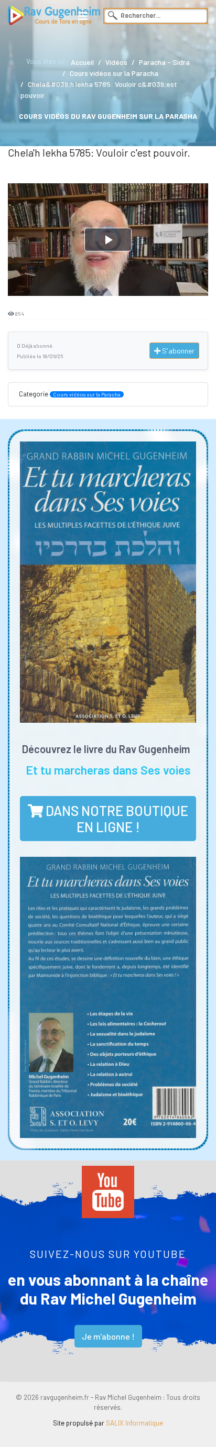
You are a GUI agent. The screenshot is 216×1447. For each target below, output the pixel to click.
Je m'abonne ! (108, 1336)
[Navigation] (83, 15)
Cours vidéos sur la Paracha (87, 394)
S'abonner (177, 350)
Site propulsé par (108, 1423)
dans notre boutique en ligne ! (115, 818)
